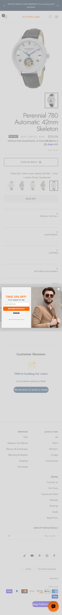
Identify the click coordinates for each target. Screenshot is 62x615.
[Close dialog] (58, 289)
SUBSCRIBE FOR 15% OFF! (16, 309)
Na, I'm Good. (16, 313)
